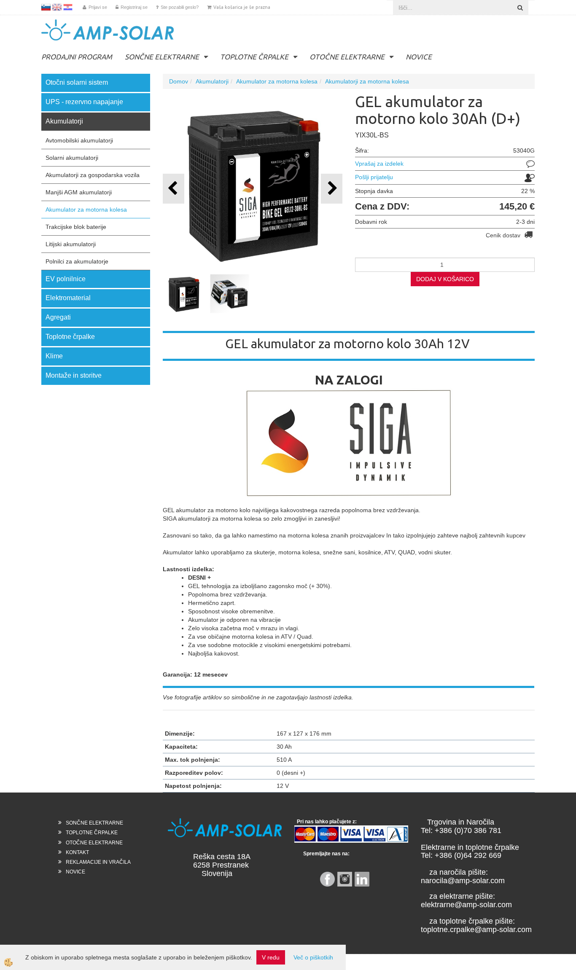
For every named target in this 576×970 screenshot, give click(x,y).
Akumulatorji (212, 81)
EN (57, 7)
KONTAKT (77, 852)
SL (46, 7)
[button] (331, 189)
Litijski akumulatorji (71, 244)
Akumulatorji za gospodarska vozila (93, 175)
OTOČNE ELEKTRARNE (347, 57)
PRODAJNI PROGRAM (76, 57)
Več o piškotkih (313, 957)
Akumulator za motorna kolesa (86, 209)
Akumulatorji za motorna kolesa (367, 81)
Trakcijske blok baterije (76, 226)
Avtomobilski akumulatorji (79, 140)
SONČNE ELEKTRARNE (162, 57)
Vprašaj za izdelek (379, 163)
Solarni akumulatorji (72, 157)
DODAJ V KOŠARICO (445, 279)
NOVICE (419, 57)
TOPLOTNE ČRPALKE (254, 57)
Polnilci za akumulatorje (77, 261)
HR (68, 7)
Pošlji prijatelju (374, 177)
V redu (271, 957)
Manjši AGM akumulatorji (79, 192)
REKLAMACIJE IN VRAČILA (98, 862)
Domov (178, 81)
